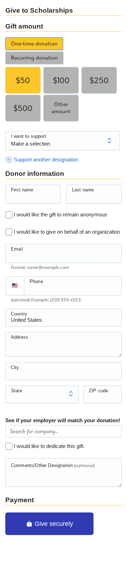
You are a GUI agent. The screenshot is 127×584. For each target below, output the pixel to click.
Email (17, 249)
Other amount (61, 108)
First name (22, 189)
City (15, 367)
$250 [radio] (99, 80)
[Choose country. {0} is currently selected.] (14, 285)
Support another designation (45, 159)
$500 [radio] (22, 108)
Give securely (53, 523)
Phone (36, 281)
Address (19, 337)
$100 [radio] (61, 80)
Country (19, 313)
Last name (83, 189)
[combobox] (63, 321)
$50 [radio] (23, 80)
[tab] (34, 43)
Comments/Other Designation (53, 465)
